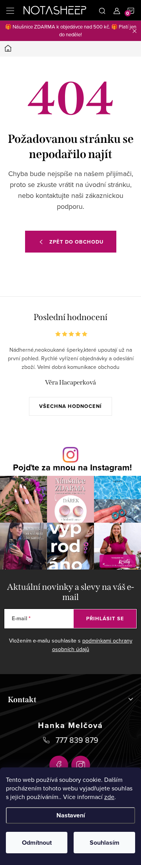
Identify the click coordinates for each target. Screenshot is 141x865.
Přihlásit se (105, 618)
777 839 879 (77, 740)
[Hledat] (102, 10)
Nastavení (70, 815)
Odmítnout (37, 842)
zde (109, 796)
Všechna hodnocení (70, 406)
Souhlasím (104, 842)
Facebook (58, 765)
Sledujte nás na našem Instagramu (72, 467)
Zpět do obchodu (76, 242)
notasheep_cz (80, 765)
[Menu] (10, 10)
